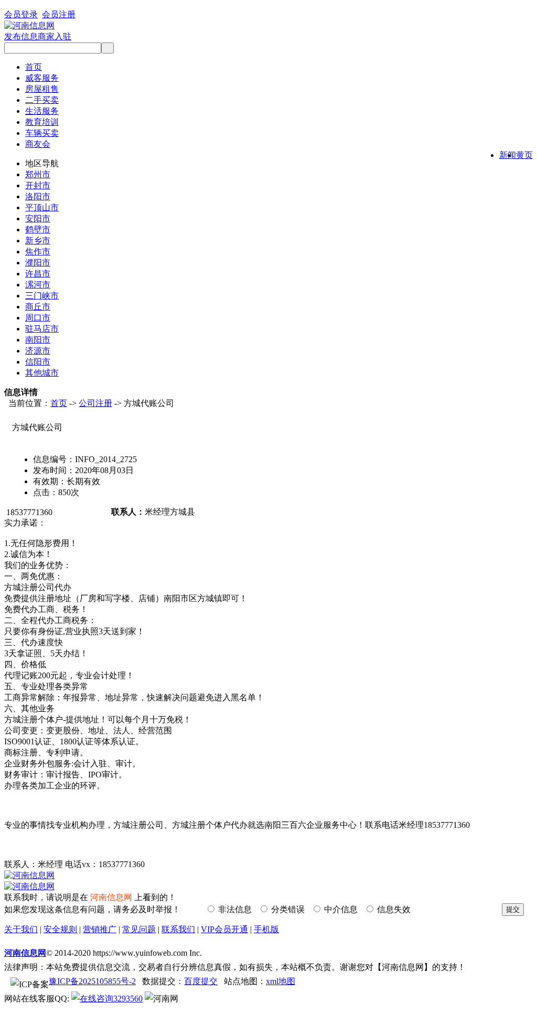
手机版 (266, 929)
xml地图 (280, 981)
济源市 (37, 350)
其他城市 (42, 372)
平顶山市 (42, 207)
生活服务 (42, 110)
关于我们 (21, 929)
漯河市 (37, 284)
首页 (33, 66)
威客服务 (42, 77)
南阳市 (37, 339)
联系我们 (178, 929)
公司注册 (95, 403)
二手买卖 (42, 99)
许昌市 (37, 273)
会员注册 (59, 14)
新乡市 (37, 240)
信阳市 (37, 361)
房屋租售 (42, 88)
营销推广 (99, 929)
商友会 (37, 144)
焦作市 (37, 251)
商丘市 (37, 306)
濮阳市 (37, 262)
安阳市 (37, 218)
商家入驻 (54, 36)
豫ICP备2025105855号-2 (92, 981)
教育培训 (42, 122)
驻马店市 (42, 328)
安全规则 (60, 929)
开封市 (37, 185)
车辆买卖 (42, 133)
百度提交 (201, 981)
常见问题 (139, 929)
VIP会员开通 (224, 929)
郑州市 (37, 174)
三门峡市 (42, 295)
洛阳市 (37, 196)
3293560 (128, 998)
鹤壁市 (37, 229)
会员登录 (21, 14)
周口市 (37, 317)
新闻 (507, 155)
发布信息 (21, 36)
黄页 (524, 155)
